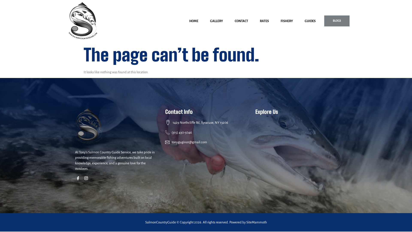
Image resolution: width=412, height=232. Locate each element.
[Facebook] (79, 179)
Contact (241, 21)
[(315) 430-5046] (167, 132)
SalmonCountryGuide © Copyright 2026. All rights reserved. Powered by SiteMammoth (206, 222)
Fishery (287, 21)
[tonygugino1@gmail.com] (167, 142)
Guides (310, 21)
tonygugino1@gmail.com (189, 142)
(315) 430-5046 (182, 132)
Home (193, 21)
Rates (264, 21)
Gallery (216, 21)
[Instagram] (87, 179)
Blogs (337, 20)
